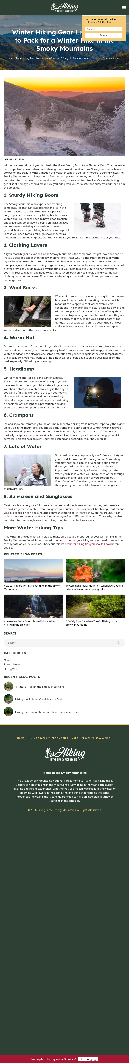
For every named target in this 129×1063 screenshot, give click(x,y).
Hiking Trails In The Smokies (48, 738)
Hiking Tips (28, 58)
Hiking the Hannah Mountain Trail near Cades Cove (47, 712)
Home (11, 58)
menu (123, 7)
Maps (75, 738)
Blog (18, 58)
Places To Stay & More (97, 738)
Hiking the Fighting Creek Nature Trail (38, 699)
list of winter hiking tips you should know (86, 544)
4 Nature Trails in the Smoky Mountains (39, 686)
